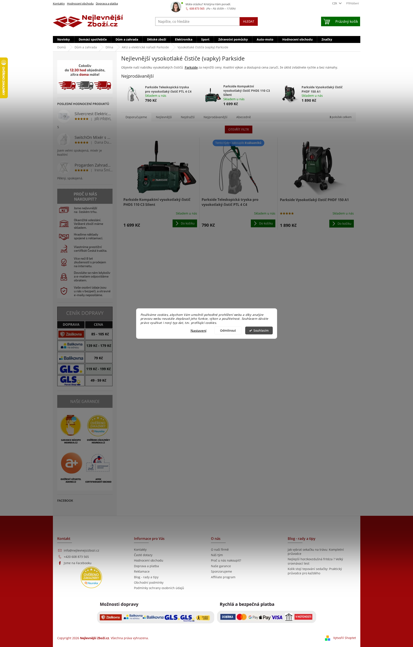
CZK (335, 3)
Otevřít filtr (238, 129)
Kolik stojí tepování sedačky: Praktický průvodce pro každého (315, 571)
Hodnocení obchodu (80, 3)
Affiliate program (223, 577)
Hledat (248, 21)
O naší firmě (220, 549)
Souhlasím (261, 331)
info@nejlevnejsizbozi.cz (81, 550)
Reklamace (142, 571)
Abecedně (243, 117)
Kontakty (59, 3)
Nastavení (198, 330)
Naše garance (221, 566)
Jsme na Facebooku (77, 563)
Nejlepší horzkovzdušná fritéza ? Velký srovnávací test (315, 561)
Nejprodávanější (215, 117)
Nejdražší (188, 117)
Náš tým (217, 555)
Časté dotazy (143, 555)
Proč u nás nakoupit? (226, 560)
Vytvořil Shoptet (344, 638)
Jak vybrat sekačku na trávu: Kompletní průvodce (316, 551)
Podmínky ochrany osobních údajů (159, 588)
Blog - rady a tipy (146, 577)
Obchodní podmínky (148, 582)
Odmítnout (228, 331)
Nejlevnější (164, 117)
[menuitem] (63, 39)
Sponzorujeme (221, 571)
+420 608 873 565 (76, 557)
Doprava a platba (107, 3)
